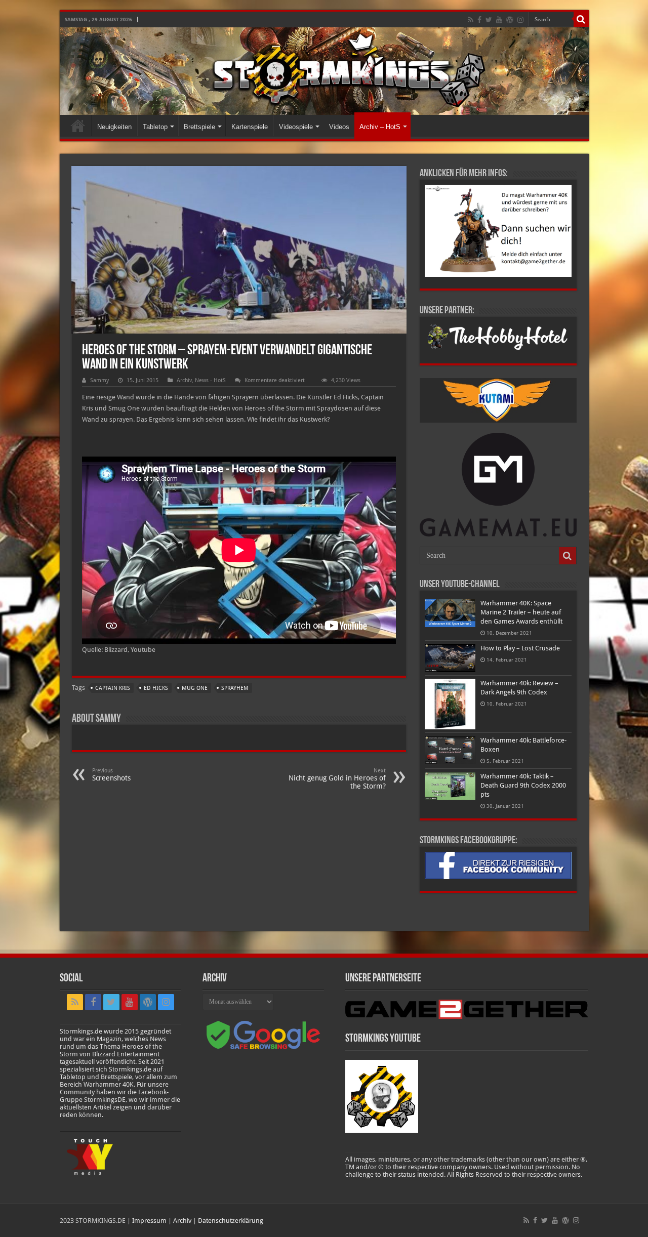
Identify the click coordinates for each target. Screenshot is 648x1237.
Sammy (99, 380)
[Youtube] (499, 20)
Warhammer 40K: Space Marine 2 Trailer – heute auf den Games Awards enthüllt (521, 612)
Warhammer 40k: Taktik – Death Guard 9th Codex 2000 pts (523, 785)
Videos (339, 127)
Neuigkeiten (114, 127)
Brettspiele (199, 127)
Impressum (149, 1220)
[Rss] (470, 20)
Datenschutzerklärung (230, 1220)
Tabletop (155, 127)
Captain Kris (112, 688)
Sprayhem (235, 688)
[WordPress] (509, 20)
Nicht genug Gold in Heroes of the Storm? (337, 778)
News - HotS (210, 380)
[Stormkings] (324, 71)
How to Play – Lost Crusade (520, 648)
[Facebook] (479, 20)
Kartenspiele (249, 127)
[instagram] (520, 20)
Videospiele (296, 127)
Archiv (184, 380)
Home (78, 125)
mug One (195, 688)
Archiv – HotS (379, 127)
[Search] (581, 19)
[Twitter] (488, 20)
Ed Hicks (156, 688)
